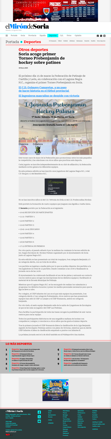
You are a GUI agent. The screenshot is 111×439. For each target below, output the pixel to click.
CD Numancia (52, 41)
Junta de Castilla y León (98, 424)
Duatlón (93, 41)
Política (94, 413)
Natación (86, 41)
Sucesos (50, 417)
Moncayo (65, 429)
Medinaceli (66, 433)
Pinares (65, 413)
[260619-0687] (55, 187)
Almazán (65, 431)
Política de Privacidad (11, 425)
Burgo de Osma (67, 421)
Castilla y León (97, 422)
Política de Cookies (11, 423)
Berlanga (65, 415)
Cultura (94, 419)
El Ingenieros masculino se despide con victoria (49, 95)
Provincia (32, 36)
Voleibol (65, 41)
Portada (14, 36)
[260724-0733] (55, 11)
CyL (61, 36)
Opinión (78, 36)
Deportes (53, 36)
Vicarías (65, 425)
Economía (95, 417)
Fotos (69, 36)
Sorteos (95, 429)
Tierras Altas (66, 419)
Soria (23, 36)
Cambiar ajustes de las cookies (14, 430)
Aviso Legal (9, 421)
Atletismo (72, 41)
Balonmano (79, 41)
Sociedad (94, 415)
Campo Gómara (67, 427)
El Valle (65, 417)
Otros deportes (101, 41)
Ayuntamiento (52, 415)
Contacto (8, 426)
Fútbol (60, 41)
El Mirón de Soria (27, 26)
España (43, 36)
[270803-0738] (55, 390)
